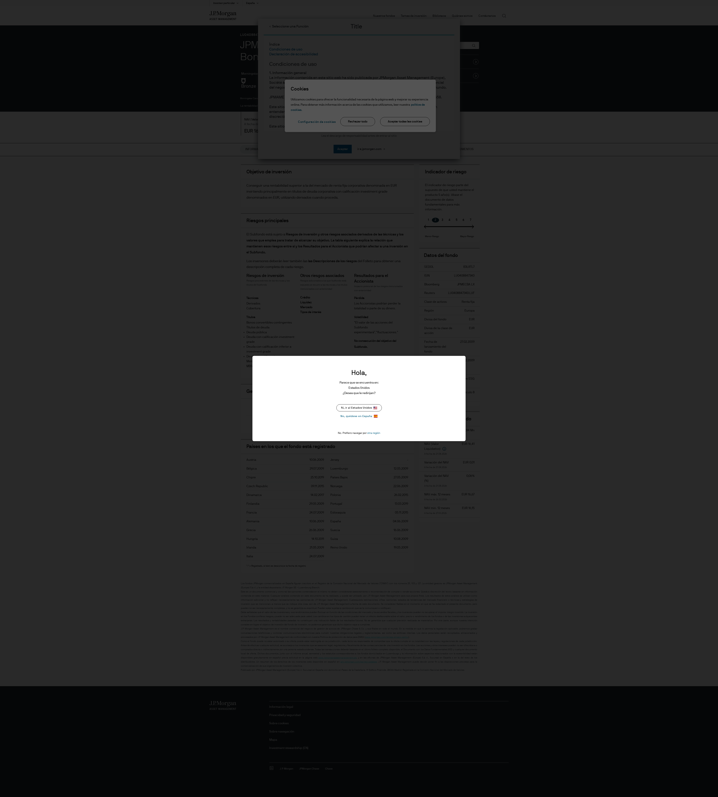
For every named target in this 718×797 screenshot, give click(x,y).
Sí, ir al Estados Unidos (356, 408)
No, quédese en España (356, 416)
